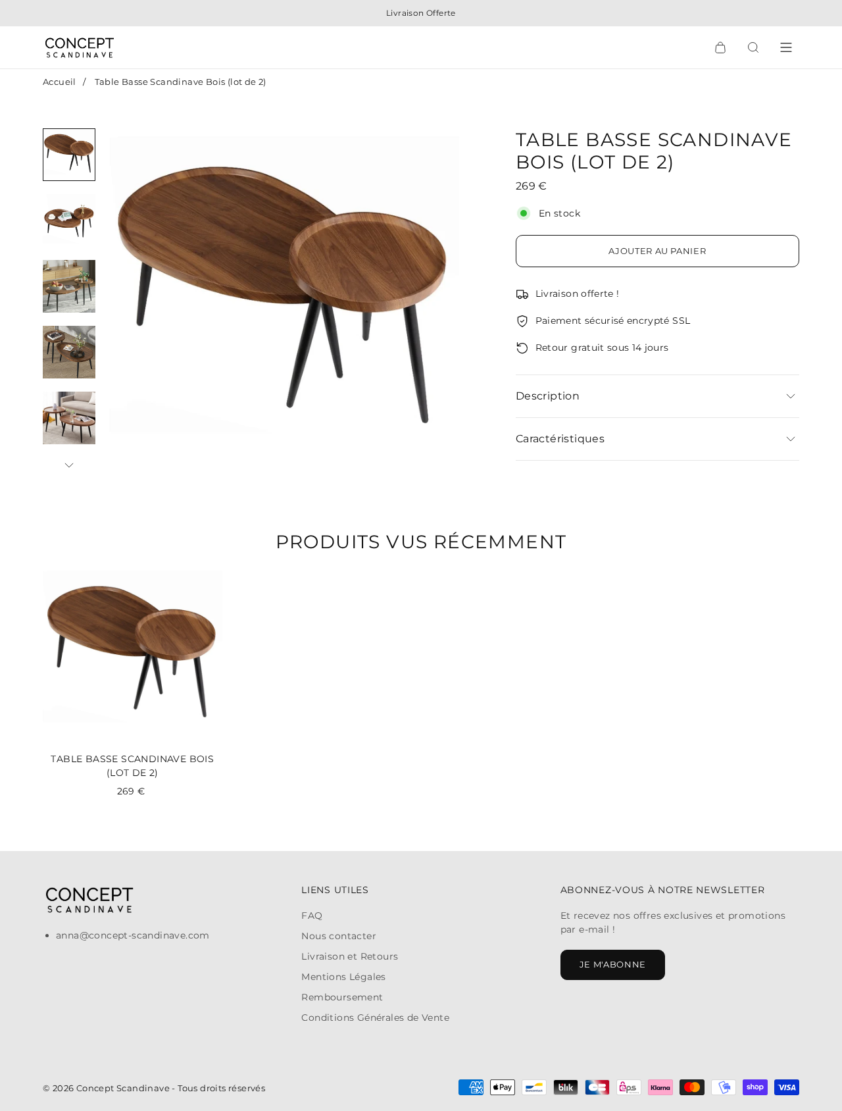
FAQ (311, 915)
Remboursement (342, 997)
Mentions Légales (343, 977)
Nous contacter (338, 936)
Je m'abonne (613, 964)
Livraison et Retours (349, 956)
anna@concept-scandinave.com (133, 935)
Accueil (59, 81)
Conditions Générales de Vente (375, 1017)
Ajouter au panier (657, 250)
